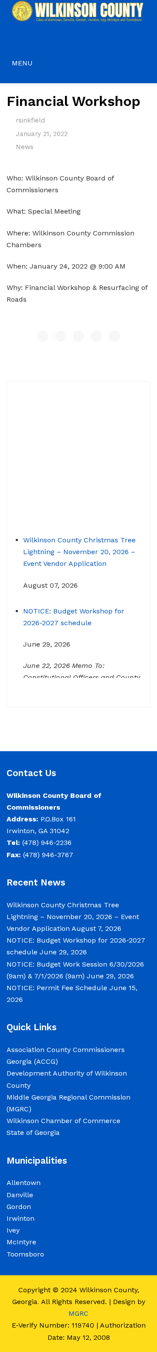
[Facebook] (42, 336)
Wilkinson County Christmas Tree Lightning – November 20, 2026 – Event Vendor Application (79, 547)
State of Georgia (33, 1132)
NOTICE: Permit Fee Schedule (57, 988)
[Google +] (96, 336)
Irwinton (20, 1218)
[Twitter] (60, 336)
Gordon (19, 1206)
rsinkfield (30, 120)
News (25, 147)
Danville (20, 1195)
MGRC (78, 1313)
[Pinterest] (78, 336)
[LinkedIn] (114, 336)
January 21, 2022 (42, 134)
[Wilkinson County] (78, 11)
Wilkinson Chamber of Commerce (65, 1121)
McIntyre (21, 1242)
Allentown (24, 1182)
